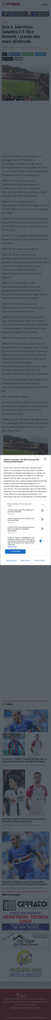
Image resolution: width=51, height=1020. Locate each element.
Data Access (25, 560)
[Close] (46, 459)
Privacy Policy (39, 560)
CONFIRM (15, 551)
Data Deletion (11, 560)
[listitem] (25, 504)
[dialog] (25, 510)
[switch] (41, 510)
